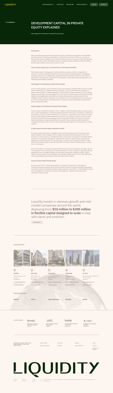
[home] (10, 4)
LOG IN (94, 4)
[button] (48, 4)
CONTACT (103, 4)
